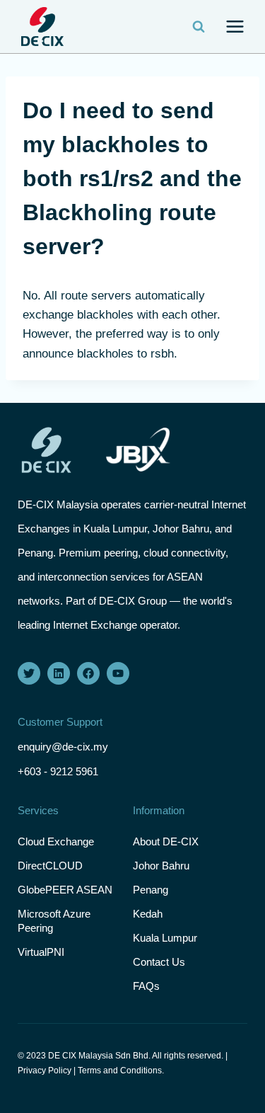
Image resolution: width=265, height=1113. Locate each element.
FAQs (146, 986)
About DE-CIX (166, 841)
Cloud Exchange (56, 841)
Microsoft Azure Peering (54, 921)
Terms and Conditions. (121, 1070)
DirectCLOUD (50, 866)
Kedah (148, 914)
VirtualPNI (41, 952)
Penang (150, 890)
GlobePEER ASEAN (65, 890)
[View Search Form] (198, 27)
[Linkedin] (58, 673)
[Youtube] (118, 673)
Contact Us (159, 962)
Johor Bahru (161, 866)
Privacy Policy (44, 1070)
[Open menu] (234, 27)
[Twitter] (29, 673)
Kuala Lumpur (165, 938)
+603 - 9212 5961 (58, 771)
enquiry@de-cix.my (63, 747)
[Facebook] (88, 673)
